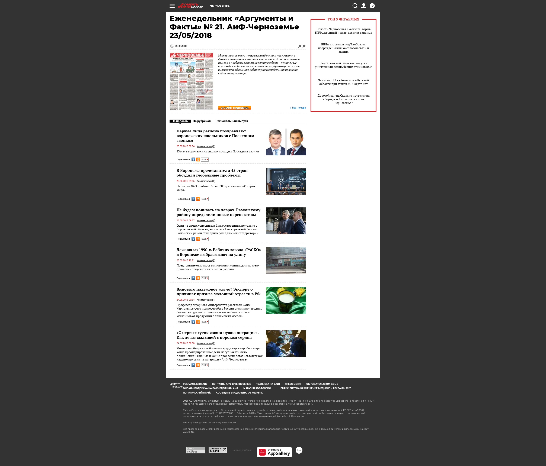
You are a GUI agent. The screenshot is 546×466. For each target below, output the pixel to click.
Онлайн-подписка (234, 107)
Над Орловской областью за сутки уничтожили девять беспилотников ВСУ (343, 64)
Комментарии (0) (206, 146)
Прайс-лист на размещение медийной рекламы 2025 (315, 388)
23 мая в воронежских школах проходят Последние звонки (218, 151)
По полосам (180, 121)
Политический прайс (197, 392)
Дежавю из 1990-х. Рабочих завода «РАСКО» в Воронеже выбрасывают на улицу (219, 252)
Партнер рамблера (242, 450)
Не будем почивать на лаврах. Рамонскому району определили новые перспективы (218, 212)
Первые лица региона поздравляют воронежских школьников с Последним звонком (215, 135)
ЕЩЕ (204, 159)
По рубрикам (202, 121)
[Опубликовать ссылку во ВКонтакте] (193, 159)
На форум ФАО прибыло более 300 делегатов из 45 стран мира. (216, 188)
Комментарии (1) (206, 299)
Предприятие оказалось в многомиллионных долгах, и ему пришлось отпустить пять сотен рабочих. (218, 267)
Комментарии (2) (206, 343)
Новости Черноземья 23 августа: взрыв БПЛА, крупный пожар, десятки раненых (343, 30)
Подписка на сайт (268, 384)
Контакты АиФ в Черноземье (231, 384)
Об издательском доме (322, 384)
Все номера (299, 107)
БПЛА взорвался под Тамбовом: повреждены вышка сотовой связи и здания (343, 47)
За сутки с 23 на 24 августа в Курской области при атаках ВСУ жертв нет (343, 81)
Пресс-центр (293, 384)
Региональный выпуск (232, 121)
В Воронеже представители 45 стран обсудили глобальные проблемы (212, 173)
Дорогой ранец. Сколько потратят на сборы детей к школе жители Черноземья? (344, 99)
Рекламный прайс (195, 384)
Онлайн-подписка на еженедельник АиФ (210, 388)
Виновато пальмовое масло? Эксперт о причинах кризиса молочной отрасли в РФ (218, 291)
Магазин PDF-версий (257, 388)
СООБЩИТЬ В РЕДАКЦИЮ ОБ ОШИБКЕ (239, 392)
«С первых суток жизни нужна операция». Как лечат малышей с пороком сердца (217, 335)
